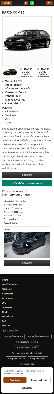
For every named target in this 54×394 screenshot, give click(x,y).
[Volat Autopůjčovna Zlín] (26, 3)
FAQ (4, 321)
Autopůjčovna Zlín (16, 358)
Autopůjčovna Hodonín (27, 342)
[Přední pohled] (10, 72)
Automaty (7, 293)
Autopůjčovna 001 (38, 358)
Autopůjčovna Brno (13, 336)
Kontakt (6, 325)
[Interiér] (44, 72)
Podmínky (7, 316)
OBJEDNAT (27, 175)
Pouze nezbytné (39, 380)
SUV (4, 302)
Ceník (5, 312)
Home (5, 280)
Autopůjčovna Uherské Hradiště (27, 353)
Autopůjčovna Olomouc (39, 336)
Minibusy (7, 307)
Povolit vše (15, 380)
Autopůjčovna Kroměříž (27, 347)
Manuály (7, 289)
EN (49, 3)
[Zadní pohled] (27, 72)
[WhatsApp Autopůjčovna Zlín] (32, 3)
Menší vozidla (10, 284)
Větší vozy (7, 298)
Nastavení (27, 387)
